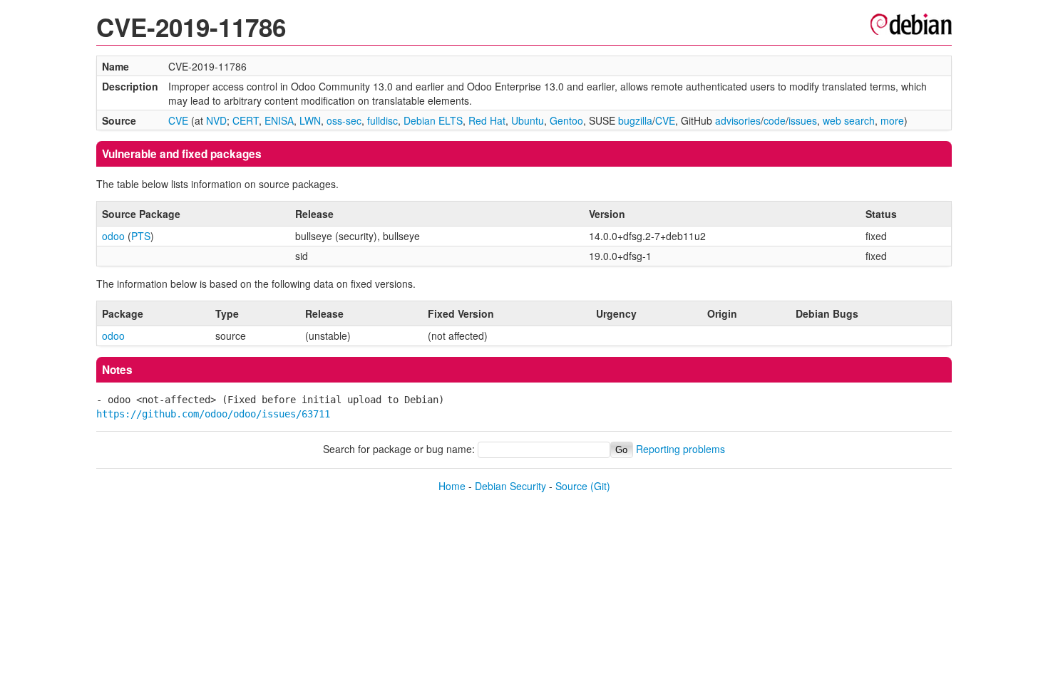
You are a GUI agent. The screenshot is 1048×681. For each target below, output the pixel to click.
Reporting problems (680, 449)
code (775, 120)
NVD (216, 120)
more (892, 120)
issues (802, 120)
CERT (245, 120)
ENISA (279, 120)
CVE (178, 120)
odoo (113, 236)
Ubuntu (527, 120)
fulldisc (382, 120)
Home (452, 486)
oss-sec (344, 120)
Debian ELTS (433, 120)
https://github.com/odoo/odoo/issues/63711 (213, 414)
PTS (140, 236)
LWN (310, 120)
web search (849, 120)
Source (571, 486)
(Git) (600, 486)
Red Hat (486, 120)
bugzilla (635, 120)
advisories (738, 120)
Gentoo (566, 120)
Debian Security (510, 486)
